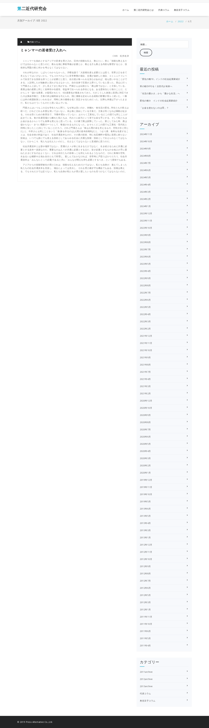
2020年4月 (145, 451)
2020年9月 (145, 415)
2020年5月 (145, 443)
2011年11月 (146, 616)
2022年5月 (145, 307)
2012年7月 (145, 580)
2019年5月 (145, 501)
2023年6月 (145, 256)
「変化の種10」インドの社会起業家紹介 (160, 79)
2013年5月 (145, 515)
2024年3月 (145, 191)
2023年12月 (146, 213)
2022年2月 (145, 328)
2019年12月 (146, 479)
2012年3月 (145, 602)
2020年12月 (146, 400)
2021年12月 (146, 335)
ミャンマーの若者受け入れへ (44, 50)
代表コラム (163, 9)
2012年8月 (145, 573)
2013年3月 (145, 530)
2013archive (146, 686)
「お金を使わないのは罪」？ (154, 107)
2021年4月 (145, 379)
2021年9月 (145, 357)
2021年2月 (145, 393)
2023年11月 (146, 220)
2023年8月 (145, 242)
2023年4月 (145, 271)
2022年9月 (145, 278)
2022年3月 (145, 321)
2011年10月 (146, 623)
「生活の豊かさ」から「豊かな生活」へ (160, 93)
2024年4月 (145, 184)
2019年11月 (146, 487)
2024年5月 (145, 177)
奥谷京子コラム (182, 9)
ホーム (125, 9)
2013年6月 (145, 508)
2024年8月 (145, 155)
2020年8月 (145, 422)
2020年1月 (145, 472)
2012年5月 (145, 595)
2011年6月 (145, 631)
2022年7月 (145, 292)
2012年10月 (146, 559)
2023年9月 (145, 235)
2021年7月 (145, 371)
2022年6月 (145, 299)
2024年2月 (145, 199)
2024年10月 (146, 141)
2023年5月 (145, 263)
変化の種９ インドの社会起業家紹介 (159, 100)
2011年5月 (145, 638)
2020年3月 (145, 458)
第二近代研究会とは (144, 9)
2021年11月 (146, 343)
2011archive (146, 671)
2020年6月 (145, 436)
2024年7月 (145, 163)
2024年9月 (145, 148)
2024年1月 (145, 206)
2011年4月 (145, 645)
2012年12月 (146, 544)
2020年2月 (145, 465)
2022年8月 (145, 285)
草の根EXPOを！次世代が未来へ (156, 86)
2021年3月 (145, 386)
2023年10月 (146, 227)
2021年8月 (145, 364)
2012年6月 (145, 587)
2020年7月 (145, 429)
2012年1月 (145, 609)
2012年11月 (146, 551)
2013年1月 (145, 537)
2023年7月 (145, 249)
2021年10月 (146, 350)
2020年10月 (146, 407)
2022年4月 (145, 314)
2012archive (146, 679)
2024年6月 (145, 170)
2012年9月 (145, 566)
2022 (180, 21)
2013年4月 (145, 523)
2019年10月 (146, 494)
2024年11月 (146, 134)
